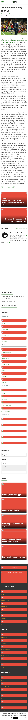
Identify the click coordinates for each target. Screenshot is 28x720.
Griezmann (3, 704)
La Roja (3, 393)
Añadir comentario (17, 15)
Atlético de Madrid (5, 649)
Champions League (6, 352)
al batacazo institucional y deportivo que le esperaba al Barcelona (14, 40)
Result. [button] (4, 466)
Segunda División (5, 335)
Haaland (3, 711)
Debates (3, 440)
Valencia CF (11, 187)
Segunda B (4, 341)
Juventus (3, 667)
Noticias (8, 15)
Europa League (5, 358)
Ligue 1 (2, 624)
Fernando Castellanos (15, 14)
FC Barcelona (4, 637)
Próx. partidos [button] (6, 469)
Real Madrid (3, 643)
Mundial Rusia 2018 (6, 405)
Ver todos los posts (21, 229)
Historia (3, 428)
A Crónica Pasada (5, 411)
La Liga (4, 15)
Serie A (3, 370)
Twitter (8, 242)
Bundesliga (4, 376)
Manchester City (5, 655)
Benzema (3, 692)
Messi (2, 680)
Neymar (3, 698)
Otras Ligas (4, 382)
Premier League (5, 364)
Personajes (4, 434)
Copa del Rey (4, 329)
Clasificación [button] (6, 463)
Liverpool (3, 661)
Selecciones (4, 399)
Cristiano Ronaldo (5, 686)
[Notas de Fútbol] (14, 2)
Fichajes (3, 422)
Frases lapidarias (5, 446)
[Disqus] (13, 268)
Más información (23, 718)
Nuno (3, 187)
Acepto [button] (15, 718)
